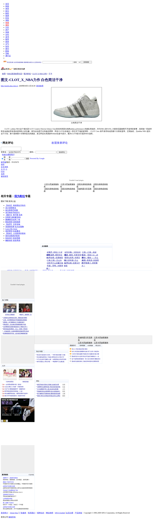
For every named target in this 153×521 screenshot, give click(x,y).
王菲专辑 (16, 224)
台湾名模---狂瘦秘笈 (55, 258)
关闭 (2, 174)
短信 (7, 46)
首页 (7, 4)
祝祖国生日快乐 (19, 205)
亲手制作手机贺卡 (12, 212)
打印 (2, 172)
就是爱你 (9, 231)
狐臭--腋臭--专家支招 (73, 255)
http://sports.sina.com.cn (9, 86)
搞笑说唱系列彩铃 (12, 236)
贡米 (20, 215)
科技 (7, 18)
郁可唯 (15, 215)
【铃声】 (9, 224)
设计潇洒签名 (10, 208)
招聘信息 (40, 513)
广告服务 (22, 513)
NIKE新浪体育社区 (14, 74)
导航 (7, 53)
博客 (7, 20)
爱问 (7, 49)
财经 (7, 13)
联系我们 (31, 513)
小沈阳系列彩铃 (19, 233)
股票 (7, 16)
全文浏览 (4, 167)
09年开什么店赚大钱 (55, 263)
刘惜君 (8, 217)
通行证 (8, 56)
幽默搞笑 (9, 240)
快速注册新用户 (8, 155)
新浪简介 (4, 513)
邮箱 (7, 51)
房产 (7, 30)
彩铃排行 (9, 238)
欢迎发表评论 (60, 142)
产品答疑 (78, 513)
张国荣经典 (9, 227)
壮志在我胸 (19, 227)
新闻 (7, 6)
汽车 (7, 27)
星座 (7, 42)
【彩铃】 (9, 233)
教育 (7, 39)
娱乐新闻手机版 (11, 210)
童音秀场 (16, 240)
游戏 (7, 32)
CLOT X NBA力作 (39, 74)
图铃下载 (4, 201)
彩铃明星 (16, 238)
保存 (2, 164)
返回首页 (4, 176)
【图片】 (9, 215)
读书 (7, 37)
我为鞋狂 (27, 74)
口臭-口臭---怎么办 (54, 260)
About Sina (14, 513)
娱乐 (7, 11)
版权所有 (12, 517)
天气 (7, 44)
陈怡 (19, 217)
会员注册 (69, 513)
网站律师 (49, 513)
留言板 (3, 162)
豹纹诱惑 (9, 222)
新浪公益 (12, 201)
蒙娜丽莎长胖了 (11, 220)
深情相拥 (16, 222)
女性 (7, 34)
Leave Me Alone (11, 229)
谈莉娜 (14, 217)
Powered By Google (37, 158)
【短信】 (9, 205)
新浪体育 (39, 86)
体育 (7, 9)
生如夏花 (16, 231)
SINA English (60, 513)
